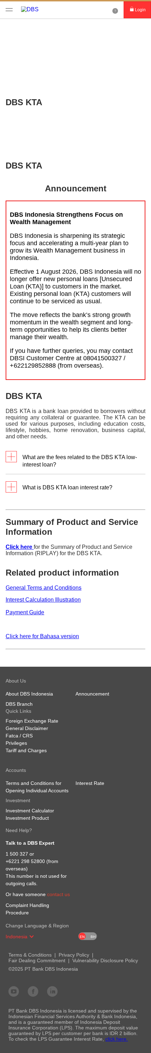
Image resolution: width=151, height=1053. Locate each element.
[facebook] (33, 991)
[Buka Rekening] (115, 10)
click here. (116, 1039)
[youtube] (13, 991)
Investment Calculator (30, 810)
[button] (31, 936)
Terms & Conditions (30, 955)
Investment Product (27, 818)
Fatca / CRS (19, 735)
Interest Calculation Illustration (43, 600)
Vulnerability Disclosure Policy (105, 960)
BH (93, 937)
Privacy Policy (74, 955)
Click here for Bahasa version (42, 636)
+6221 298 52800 (25, 861)
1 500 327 (17, 854)
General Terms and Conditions (43, 588)
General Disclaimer (27, 728)
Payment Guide (25, 612)
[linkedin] (52, 991)
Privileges (16, 743)
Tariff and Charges (26, 750)
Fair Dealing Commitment (36, 960)
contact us (58, 894)
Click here (20, 547)
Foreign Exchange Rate (32, 721)
